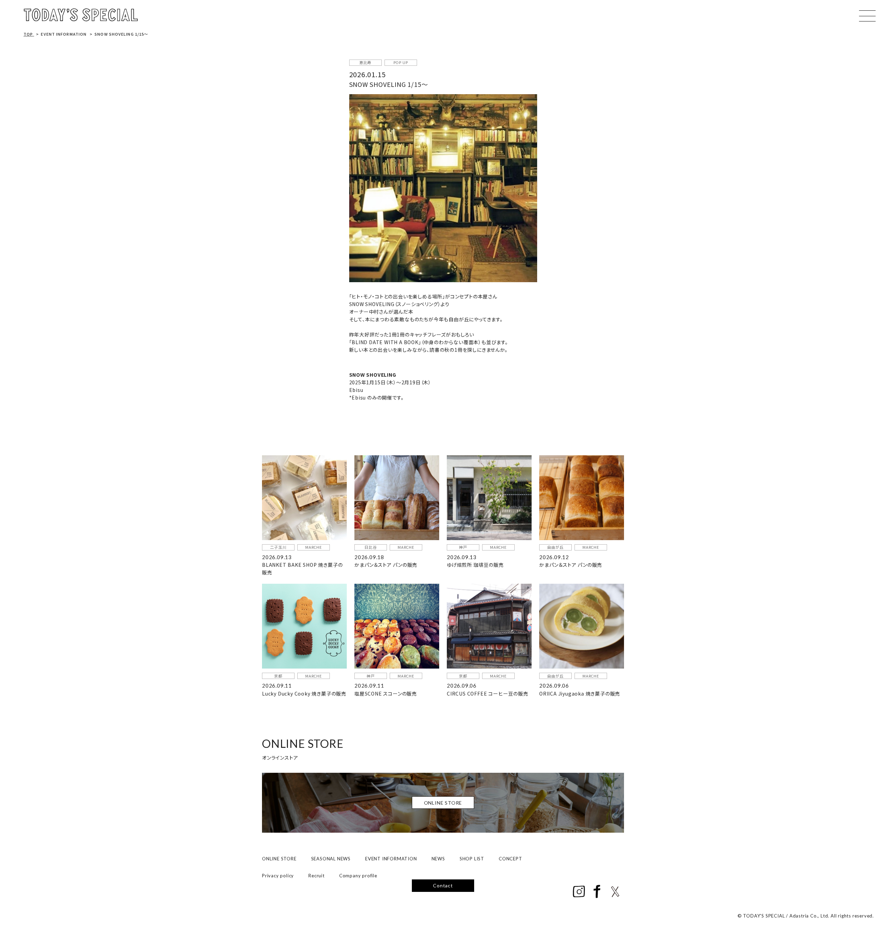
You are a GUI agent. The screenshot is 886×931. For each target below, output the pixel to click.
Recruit (316, 875)
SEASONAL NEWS (331, 858)
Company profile (358, 875)
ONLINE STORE (279, 858)
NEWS (438, 858)
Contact (443, 885)
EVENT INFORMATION (391, 858)
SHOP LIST (472, 858)
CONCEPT (510, 858)
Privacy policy (278, 875)
